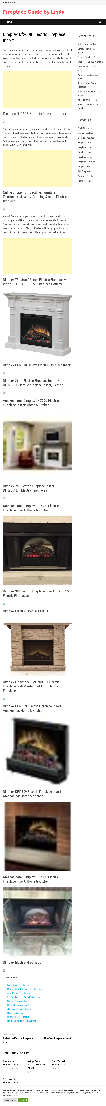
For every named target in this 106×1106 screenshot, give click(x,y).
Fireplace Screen (85, 156)
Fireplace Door (85, 142)
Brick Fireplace (85, 128)
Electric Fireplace (86, 137)
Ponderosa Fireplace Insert (11, 1063)
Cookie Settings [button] (10, 1100)
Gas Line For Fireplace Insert (11, 1081)
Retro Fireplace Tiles (87, 43)
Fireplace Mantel (85, 152)
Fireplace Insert (85, 147)
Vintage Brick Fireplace (89, 99)
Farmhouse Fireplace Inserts (20, 985)
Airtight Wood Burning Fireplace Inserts (36, 1064)
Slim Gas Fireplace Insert (19, 1008)
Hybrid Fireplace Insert (18, 1016)
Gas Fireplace (84, 171)
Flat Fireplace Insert (16, 1012)
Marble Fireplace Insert (18, 1004)
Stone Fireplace (85, 180)
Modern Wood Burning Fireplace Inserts (26, 989)
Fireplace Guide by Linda (34, 11)
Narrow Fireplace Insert (18, 1000)
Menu (9, 22)
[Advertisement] (37, 89)
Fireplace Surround (87, 161)
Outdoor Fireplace (86, 175)
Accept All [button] (23, 1100)
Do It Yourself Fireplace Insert (60, 1063)
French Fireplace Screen (89, 57)
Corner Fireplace (85, 132)
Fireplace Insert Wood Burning (21, 1020)
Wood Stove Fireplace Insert (20, 993)
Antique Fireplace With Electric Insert (25, 996)
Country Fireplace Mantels (90, 61)
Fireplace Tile (84, 166)
